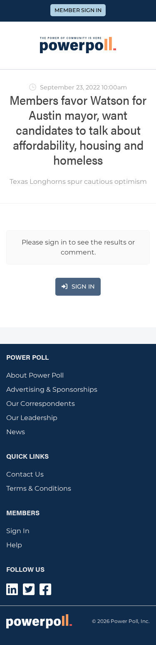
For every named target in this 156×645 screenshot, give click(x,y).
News (15, 432)
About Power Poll (35, 375)
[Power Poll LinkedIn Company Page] (12, 592)
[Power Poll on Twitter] (29, 592)
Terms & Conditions (38, 488)
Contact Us (25, 474)
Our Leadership (31, 418)
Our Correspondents (40, 404)
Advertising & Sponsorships (51, 389)
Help (14, 545)
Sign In (18, 531)
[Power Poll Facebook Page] (45, 592)
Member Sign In (78, 10)
